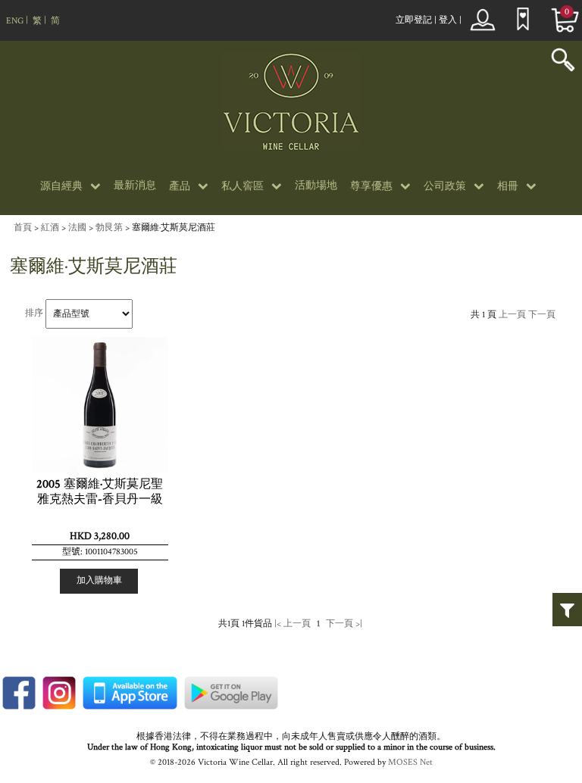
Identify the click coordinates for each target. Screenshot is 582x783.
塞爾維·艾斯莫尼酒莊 (173, 227)
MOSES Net (410, 762)
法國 (77, 227)
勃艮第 (109, 227)
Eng (14, 21)
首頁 (23, 227)
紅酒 (50, 227)
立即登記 (414, 20)
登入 (448, 20)
